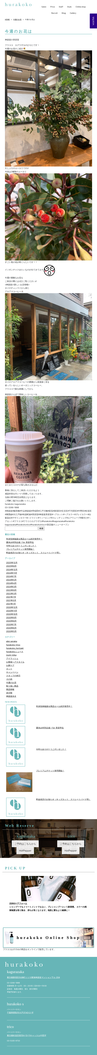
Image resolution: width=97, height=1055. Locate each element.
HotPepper (25, 850)
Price (52, 6)
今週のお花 (11, 682)
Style (69, 6)
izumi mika (11, 655)
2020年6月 (11, 628)
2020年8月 (11, 621)
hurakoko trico (13, 645)
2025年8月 (11, 566)
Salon (44, 6)
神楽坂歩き (11, 696)
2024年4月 (11, 583)
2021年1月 (11, 603)
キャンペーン (12, 672)
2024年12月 (11, 569)
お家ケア (10, 665)
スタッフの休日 (13, 675)
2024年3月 (11, 586)
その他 (9, 679)
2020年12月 (11, 607)
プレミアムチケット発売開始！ (20, 549)
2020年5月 (11, 631)
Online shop (81, 6)
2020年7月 (11, 624)
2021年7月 (11, 597)
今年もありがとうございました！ (21, 545)
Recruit (54, 13)
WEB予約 (93, 21)
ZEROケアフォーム (18, 903)
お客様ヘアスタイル (15, 662)
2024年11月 (11, 573)
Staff (61, 6)
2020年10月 (11, 614)
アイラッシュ (12, 658)
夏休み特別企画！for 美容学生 (20, 542)
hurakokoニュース (14, 651)
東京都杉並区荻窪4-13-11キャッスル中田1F (26, 1035)
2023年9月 (11, 590)
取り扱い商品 (12, 686)
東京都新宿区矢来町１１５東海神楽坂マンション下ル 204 (33, 977)
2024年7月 (11, 576)
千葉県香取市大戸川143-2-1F (20, 1012)
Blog (64, 13)
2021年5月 (11, 600)
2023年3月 (11, 593)
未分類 (9, 693)
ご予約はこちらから (25, 843)
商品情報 (10, 689)
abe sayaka (11, 641)
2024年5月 (11, 580)
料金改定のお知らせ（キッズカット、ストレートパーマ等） (33, 552)
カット (9, 669)
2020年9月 (11, 617)
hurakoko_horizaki (15, 648)
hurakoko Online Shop (48, 937)
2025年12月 (11, 562)
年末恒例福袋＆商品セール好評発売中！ (24, 539)
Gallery (73, 13)
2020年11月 (11, 610)
